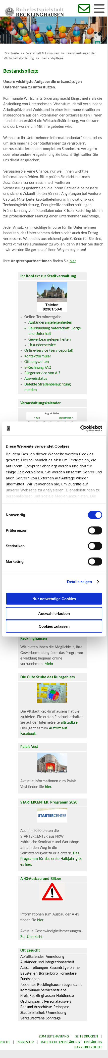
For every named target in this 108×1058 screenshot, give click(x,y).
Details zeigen (79, 582)
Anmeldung (55, 957)
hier (73, 261)
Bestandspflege (52, 58)
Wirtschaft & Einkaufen (42, 53)
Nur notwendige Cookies (54, 599)
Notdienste (65, 996)
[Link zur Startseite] (34, 16)
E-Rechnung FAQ (37, 368)
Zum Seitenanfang (54, 1036)
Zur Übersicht (31, 937)
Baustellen (28, 974)
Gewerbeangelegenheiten (49, 340)
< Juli (37, 418)
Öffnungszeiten (36, 362)
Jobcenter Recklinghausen (41, 985)
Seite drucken (86, 1036)
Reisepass (61, 1007)
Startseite (12, 53)
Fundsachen (29, 979)
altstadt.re (69, 723)
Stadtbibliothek (32, 1013)
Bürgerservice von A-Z (42, 373)
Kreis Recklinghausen (37, 996)
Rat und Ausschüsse (36, 1007)
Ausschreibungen (34, 968)
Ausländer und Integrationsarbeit (47, 962)
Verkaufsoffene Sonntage (40, 1018)
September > (66, 418)
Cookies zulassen (54, 626)
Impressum (25, 1042)
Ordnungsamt (31, 1002)
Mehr (48, 664)
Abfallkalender (32, 957)
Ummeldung (56, 1013)
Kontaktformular (37, 356)
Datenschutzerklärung (60, 1042)
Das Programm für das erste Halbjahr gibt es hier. (51, 859)
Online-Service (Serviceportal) (48, 351)
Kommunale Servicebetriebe (43, 990)
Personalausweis (57, 1002)
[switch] (95, 530)
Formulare (68, 974)
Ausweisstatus (35, 379)
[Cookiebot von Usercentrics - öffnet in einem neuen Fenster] (80, 428)
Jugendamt (73, 985)
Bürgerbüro (48, 974)
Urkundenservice (42, 345)
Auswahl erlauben (54, 613)
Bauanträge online (64, 968)
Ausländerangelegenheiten (50, 323)
